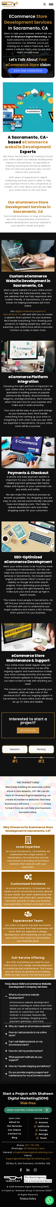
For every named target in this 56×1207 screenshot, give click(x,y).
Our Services (14, 1126)
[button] (49, 1200)
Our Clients (14, 1130)
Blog (14, 1137)
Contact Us (14, 1133)
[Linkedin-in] (28, 1170)
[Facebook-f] (20, 1170)
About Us (14, 1122)
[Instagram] (35, 1170)
